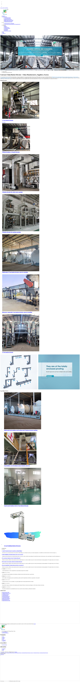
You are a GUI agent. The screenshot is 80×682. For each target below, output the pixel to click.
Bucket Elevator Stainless (6, 596)
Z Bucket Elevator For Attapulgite (9, 23)
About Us (3, 637)
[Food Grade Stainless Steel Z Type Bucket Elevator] (22, 504)
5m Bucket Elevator (36, 652)
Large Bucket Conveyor (5, 594)
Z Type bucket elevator (7, 352)
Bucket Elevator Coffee (5, 592)
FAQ (3, 650)
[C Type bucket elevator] (20, 118)
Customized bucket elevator (8, 21)
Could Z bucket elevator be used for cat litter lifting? (12, 550)
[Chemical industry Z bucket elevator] (16, 150)
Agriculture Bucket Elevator (44, 652)
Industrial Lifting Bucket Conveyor (6, 77)
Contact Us (4, 33)
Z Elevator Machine (5, 595)
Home (3, 636)
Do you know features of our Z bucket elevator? (11, 558)
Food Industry (6, 29)
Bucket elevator (4, 16)
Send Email (2, 654)
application (3, 648)
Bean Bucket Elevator (18, 652)
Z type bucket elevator (7, 17)
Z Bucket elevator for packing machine (11, 232)
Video (3, 32)
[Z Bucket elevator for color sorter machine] (20, 190)
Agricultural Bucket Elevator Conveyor (27, 652)
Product (3, 638)
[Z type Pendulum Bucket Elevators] (22, 544)
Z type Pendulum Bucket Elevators (12, 545)
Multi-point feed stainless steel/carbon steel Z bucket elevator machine (21, 430)
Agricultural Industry (7, 28)
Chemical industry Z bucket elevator (11, 152)
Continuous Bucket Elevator (6, 593)
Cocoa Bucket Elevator (5, 597)
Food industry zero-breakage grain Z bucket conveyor (17, 465)
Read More (4, 122)
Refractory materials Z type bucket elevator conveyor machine (17, 312)
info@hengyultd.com (5, 632)
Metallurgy (5, 26)
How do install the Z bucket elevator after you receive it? (13, 565)
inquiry (35, 623)
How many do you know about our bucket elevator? (12, 561)
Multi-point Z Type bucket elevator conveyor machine (15, 272)
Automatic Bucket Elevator (11, 652)
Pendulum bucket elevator (8, 19)
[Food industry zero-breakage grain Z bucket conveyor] (20, 464)
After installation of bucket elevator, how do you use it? (12, 554)
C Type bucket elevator (7, 120)
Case (3, 639)
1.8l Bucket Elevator (3, 652)
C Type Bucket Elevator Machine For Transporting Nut (12, 24)
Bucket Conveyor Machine (6, 598)
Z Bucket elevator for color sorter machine (12, 192)
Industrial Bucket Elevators (6, 600)
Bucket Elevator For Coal (6, 599)
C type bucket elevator (7, 18)
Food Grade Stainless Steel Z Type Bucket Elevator (16, 505)
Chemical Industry (6, 27)
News (3, 31)
